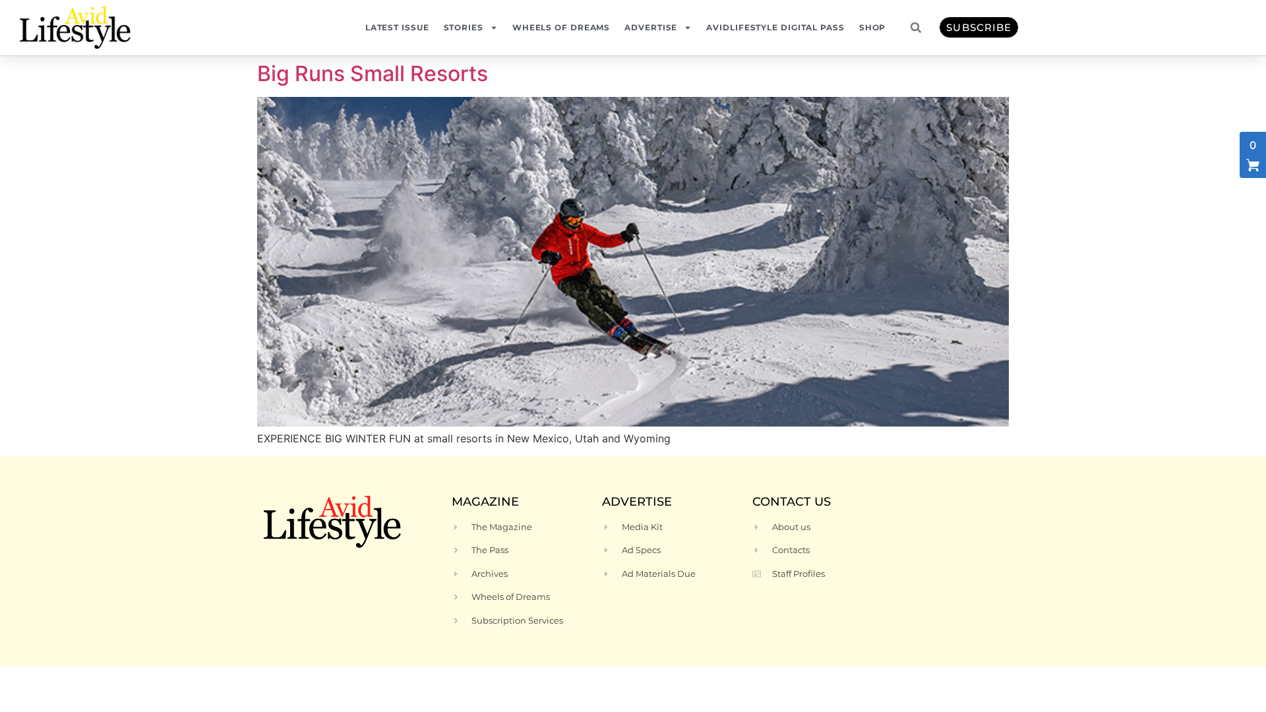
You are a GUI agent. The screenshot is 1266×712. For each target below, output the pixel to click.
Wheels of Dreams (561, 27)
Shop (872, 27)
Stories (463, 27)
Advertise (650, 27)
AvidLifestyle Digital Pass (775, 27)
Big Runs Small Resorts (377, 73)
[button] (916, 28)
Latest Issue (397, 27)
